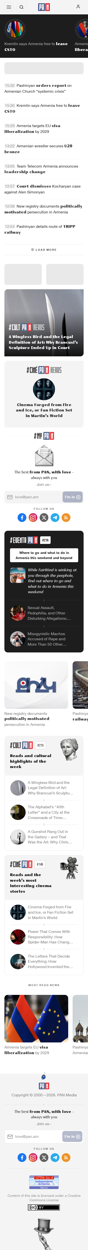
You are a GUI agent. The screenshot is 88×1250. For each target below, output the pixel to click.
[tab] (34, 1220)
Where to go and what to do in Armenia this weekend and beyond (44, 555)
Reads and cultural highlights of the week (30, 761)
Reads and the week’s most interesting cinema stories (31, 883)
